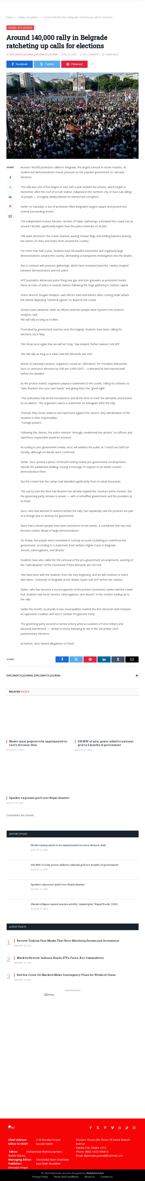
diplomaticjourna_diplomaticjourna (34, 54)
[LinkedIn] (10, 197)
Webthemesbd (94, 1173)
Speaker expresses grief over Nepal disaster (39, 798)
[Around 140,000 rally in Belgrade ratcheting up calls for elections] (72, 116)
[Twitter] (10, 187)
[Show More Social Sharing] (92, 64)
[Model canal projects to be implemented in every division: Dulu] (38, 719)
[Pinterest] (10, 206)
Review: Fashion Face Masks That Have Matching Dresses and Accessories (68, 940)
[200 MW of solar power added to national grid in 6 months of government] (107, 719)
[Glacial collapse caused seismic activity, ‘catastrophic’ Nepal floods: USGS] (17, 909)
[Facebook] (10, 177)
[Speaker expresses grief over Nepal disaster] (38, 775)
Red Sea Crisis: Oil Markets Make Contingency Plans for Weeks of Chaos (66, 975)
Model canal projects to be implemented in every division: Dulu (38, 743)
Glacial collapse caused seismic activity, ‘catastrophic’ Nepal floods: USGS (74, 904)
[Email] (10, 216)
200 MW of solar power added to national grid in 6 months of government (105, 743)
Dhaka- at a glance (20, 27)
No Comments (91, 54)
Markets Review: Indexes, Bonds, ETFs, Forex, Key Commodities (60, 958)
